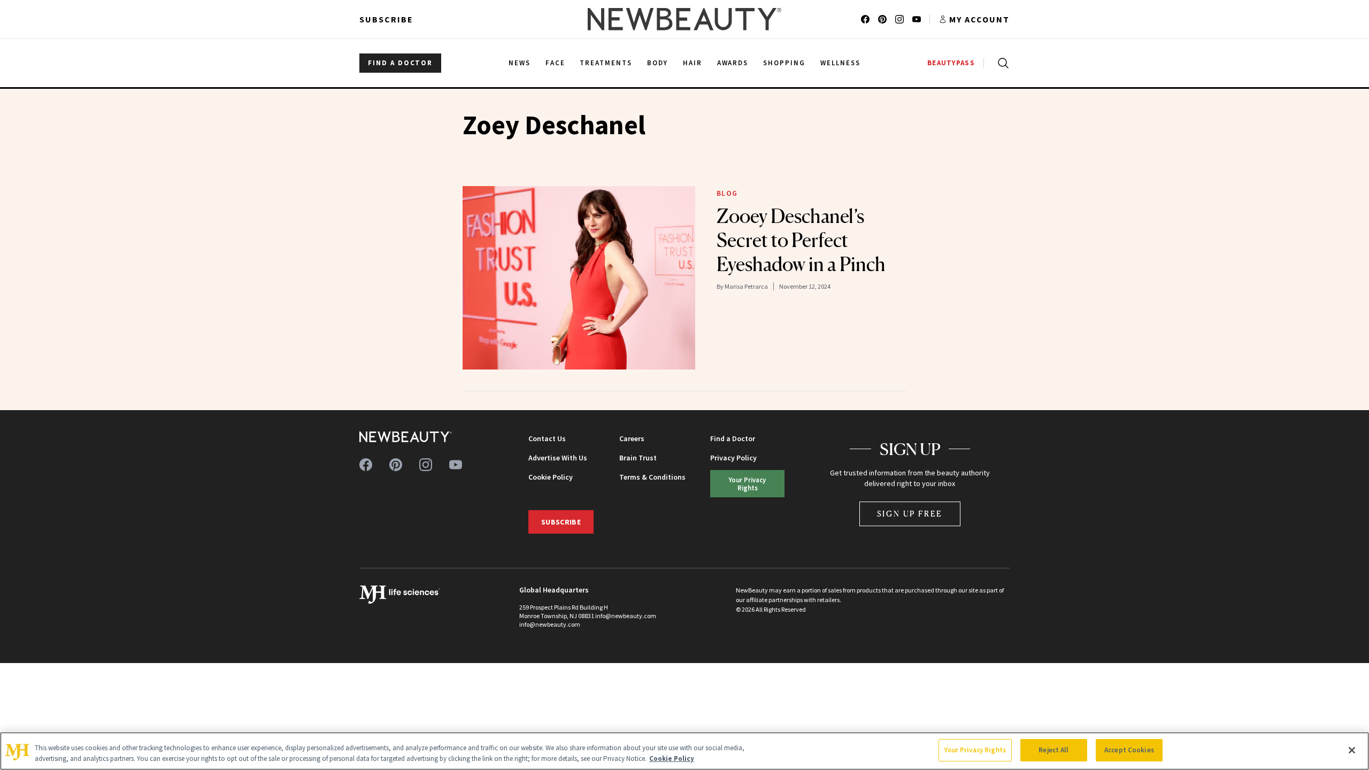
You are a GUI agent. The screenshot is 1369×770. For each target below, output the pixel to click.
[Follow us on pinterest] (882, 19)
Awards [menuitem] (733, 62)
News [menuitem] (519, 62)
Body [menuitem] (657, 62)
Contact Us (547, 438)
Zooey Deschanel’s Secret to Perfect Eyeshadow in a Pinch (801, 240)
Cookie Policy (550, 477)
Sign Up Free (910, 513)
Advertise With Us (557, 458)
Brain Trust (638, 458)
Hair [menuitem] (692, 62)
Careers (631, 438)
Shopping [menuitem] (784, 62)
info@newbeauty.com (549, 624)
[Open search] (1001, 63)
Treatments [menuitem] (606, 62)
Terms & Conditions (652, 477)
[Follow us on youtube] (916, 19)
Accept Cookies (1129, 749)
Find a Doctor (732, 438)
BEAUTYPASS (951, 62)
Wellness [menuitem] (840, 62)
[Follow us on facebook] (865, 19)
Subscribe (386, 19)
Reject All (1053, 749)
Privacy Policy (733, 458)
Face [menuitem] (555, 62)
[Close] (1352, 750)
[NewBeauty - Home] (684, 19)
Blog (727, 193)
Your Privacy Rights (747, 483)
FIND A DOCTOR (400, 62)
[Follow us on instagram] (899, 19)
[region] (684, 751)
